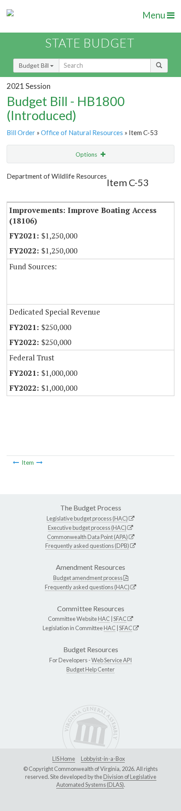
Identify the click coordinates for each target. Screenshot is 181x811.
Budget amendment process (88, 577)
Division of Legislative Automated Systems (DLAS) (106, 780)
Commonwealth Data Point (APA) (87, 536)
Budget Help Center (90, 669)
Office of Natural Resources (82, 132)
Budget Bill (34, 65)
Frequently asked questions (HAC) (87, 587)
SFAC (120, 618)
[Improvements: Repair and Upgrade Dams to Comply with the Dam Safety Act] (16, 462)
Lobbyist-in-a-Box (103, 758)
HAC (104, 618)
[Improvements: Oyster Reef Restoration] (39, 462)
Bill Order (21, 132)
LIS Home (63, 758)
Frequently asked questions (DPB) (87, 545)
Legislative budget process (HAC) (87, 518)
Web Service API (111, 660)
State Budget (89, 43)
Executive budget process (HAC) (87, 527)
